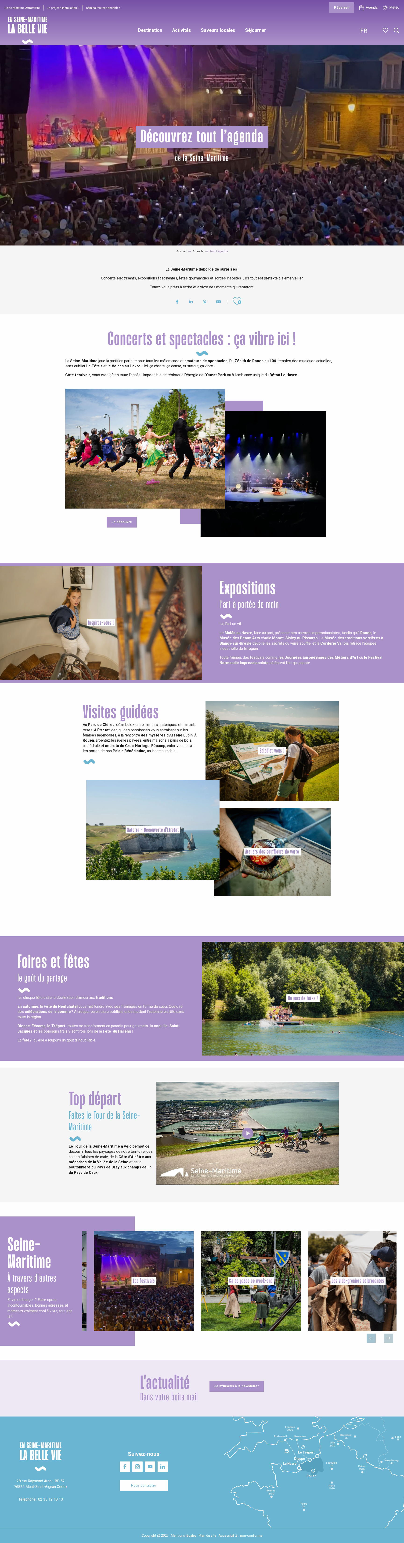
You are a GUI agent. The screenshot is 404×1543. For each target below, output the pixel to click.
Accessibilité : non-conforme (241, 1536)
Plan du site (207, 1536)
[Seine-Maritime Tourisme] (25, 30)
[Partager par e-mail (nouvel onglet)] (218, 302)
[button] (396, 30)
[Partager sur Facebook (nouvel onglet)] (177, 302)
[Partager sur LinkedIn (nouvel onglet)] (191, 302)
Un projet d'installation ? (63, 8)
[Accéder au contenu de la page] (202, 225)
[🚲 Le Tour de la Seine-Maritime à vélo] (247, 1133)
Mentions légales (183, 1536)
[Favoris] (386, 30)
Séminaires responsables (103, 8)
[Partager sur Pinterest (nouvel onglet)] (204, 302)
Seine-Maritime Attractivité (22, 8)
